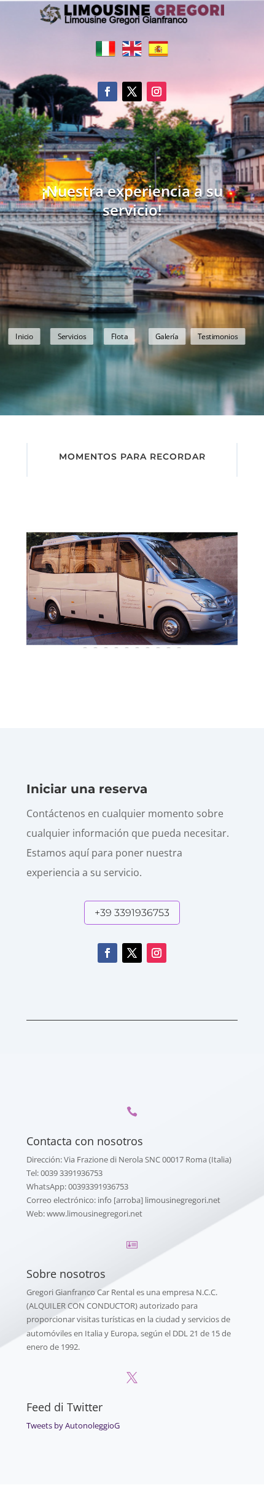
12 (144, 635)
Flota (119, 337)
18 (207, 635)
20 (228, 635)
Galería (166, 337)
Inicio (24, 337)
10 (124, 635)
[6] (132, 645)
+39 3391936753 (132, 913)
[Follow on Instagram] (156, 91)
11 (134, 635)
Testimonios (218, 337)
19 (217, 635)
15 (176, 635)
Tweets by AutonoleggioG (73, 1425)
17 (197, 635)
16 (186, 635)
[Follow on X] (132, 91)
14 (165, 635)
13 (155, 635)
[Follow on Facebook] (107, 91)
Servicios (72, 337)
